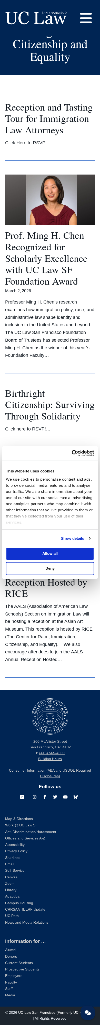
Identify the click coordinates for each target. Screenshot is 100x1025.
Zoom (10, 884)
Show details (72, 538)
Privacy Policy (16, 851)
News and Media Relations (26, 922)
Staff (9, 989)
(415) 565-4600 (52, 753)
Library (10, 890)
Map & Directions (19, 819)
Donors (11, 956)
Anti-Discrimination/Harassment (30, 832)
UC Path (12, 916)
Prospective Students (22, 969)
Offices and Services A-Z (25, 838)
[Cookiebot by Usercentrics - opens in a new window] (72, 453)
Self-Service (15, 870)
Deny (50, 568)
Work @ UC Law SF (21, 825)
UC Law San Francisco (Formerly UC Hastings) (56, 1013)
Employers (13, 976)
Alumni (10, 950)
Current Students (19, 963)
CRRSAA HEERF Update (25, 909)
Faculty (11, 982)
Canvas (11, 877)
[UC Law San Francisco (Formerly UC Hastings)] (36, 18)
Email (9, 864)
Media (10, 995)
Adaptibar (13, 896)
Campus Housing (19, 903)
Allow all (50, 553)
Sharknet (12, 858)
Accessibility (15, 845)
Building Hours (50, 759)
